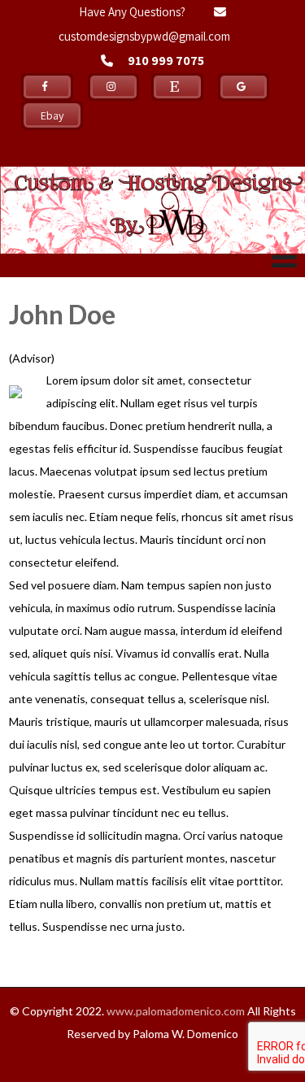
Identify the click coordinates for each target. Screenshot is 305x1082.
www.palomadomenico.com (176, 1011)
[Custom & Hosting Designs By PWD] (152, 160)
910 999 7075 (166, 60)
